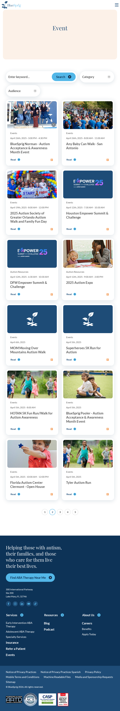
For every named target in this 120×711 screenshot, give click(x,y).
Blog (47, 623)
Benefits (86, 629)
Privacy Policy (93, 672)
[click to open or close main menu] (117, 4)
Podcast (49, 629)
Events (10, 655)
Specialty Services (16, 636)
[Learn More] (63, 700)
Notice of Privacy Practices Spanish (61, 672)
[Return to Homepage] (11, 4)
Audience (14, 90)
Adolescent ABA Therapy (20, 631)
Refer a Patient (15, 648)
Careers (87, 623)
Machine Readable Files (57, 677)
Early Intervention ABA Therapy (19, 624)
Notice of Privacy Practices (21, 672)
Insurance (12, 642)
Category (88, 76)
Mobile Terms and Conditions (22, 677)
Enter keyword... (19, 76)
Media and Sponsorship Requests (94, 677)
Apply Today (89, 634)
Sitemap (10, 681)
